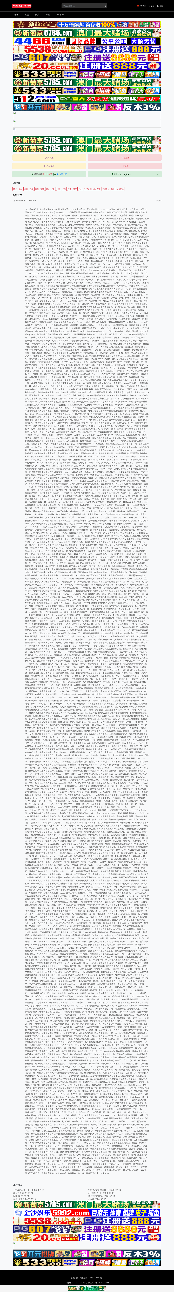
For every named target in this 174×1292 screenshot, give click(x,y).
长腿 (64, 189)
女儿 (31, 189)
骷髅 (15, 1196)
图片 (37, 14)
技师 (42, 189)
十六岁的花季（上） (22, 1190)
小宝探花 (105, 189)
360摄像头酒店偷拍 (92, 189)
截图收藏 (43, 174)
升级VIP (60, 14)
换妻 (113, 189)
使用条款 (74, 1278)
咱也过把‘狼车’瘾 (95, 1196)
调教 (26, 189)
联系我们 (99, 1278)
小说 (48, 14)
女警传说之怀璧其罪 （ (98, 1190)
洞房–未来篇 (18, 1199)
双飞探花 (120, 189)
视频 (27, 14)
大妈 (53, 189)
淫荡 (59, 189)
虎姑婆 (91, 1199)
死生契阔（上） (95, 1193)
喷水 (75, 189)
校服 (20, 189)
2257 (92, 1278)
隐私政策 (83, 1278)
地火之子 (17, 1193)
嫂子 (48, 189)
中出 (69, 189)
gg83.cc (128, 174)
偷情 (15, 189)
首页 (16, 14)
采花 (80, 189)
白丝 (37, 189)
